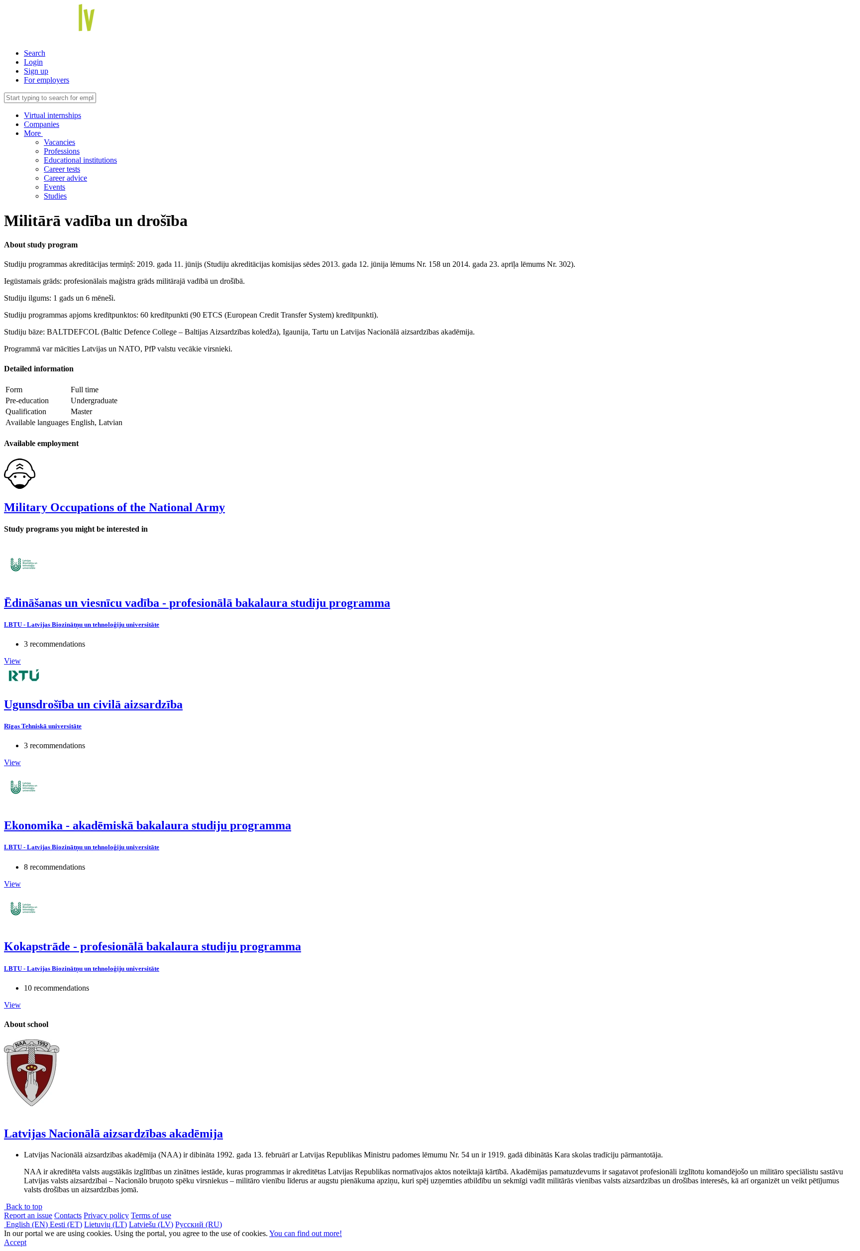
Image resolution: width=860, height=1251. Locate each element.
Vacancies (59, 142)
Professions (62, 151)
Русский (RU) (198, 1224)
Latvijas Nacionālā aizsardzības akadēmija (113, 1133)
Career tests (62, 169)
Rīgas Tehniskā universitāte (43, 726)
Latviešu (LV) (151, 1224)
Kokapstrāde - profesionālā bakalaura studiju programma (152, 946)
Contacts (68, 1215)
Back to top (23, 1206)
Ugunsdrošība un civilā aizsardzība (93, 704)
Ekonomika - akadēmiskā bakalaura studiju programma (147, 825)
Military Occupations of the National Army (114, 507)
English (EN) (27, 1224)
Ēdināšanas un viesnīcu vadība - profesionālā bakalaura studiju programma (197, 602)
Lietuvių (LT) (105, 1224)
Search (34, 53)
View (12, 661)
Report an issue (28, 1215)
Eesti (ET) (66, 1224)
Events (54, 187)
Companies (41, 124)
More (33, 133)
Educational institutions (80, 160)
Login (33, 62)
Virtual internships (52, 115)
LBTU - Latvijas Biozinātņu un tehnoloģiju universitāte (81, 624)
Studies (55, 196)
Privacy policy (106, 1215)
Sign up (36, 71)
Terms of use (151, 1215)
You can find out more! (305, 1233)
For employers (46, 80)
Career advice (65, 178)
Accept (15, 1242)
